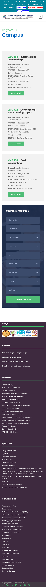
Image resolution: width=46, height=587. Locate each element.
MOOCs (5, 481)
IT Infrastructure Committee (12, 526)
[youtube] (25, 585)
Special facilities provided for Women (16, 420)
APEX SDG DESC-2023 (10, 432)
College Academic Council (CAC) (15, 512)
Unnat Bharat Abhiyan (10, 408)
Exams (41, 1)
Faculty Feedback (9, 426)
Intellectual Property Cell (11, 562)
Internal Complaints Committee (14, 515)
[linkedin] (12, 585)
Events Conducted (9, 465)
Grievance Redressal (10, 462)
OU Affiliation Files (8, 390)
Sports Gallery (7, 385)
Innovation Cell (7, 559)
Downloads (37, 4)
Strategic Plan (7, 568)
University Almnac (9, 457)
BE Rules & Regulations (10, 399)
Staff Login (6, 1)
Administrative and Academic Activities (17, 417)
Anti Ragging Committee (11, 521)
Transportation (7, 459)
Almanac (33, 1)
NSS (23, 4)
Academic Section (9, 506)
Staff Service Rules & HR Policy (13, 396)
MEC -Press (15, 4)
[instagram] (29, 585)
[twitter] (20, 585)
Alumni (6, 4)
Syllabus (5, 454)
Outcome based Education (12, 414)
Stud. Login (16, 1)
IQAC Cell (5, 544)
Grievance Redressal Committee (14, 518)
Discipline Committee (10, 532)
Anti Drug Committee (10, 524)
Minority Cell (6, 538)
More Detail (16, 93)
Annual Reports (8, 565)
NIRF (4, 7)
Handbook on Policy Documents (14, 393)
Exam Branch (7, 509)
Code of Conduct (8, 571)
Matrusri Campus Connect (12, 484)
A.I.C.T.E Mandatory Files (11, 388)
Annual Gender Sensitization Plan (14, 487)
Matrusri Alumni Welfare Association (16, 405)
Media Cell (6, 556)
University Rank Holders (11, 402)
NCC (29, 4)
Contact (11, 7)
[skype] (16, 585)
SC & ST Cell (6, 535)
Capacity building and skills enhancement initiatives (22, 468)
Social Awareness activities (12, 411)
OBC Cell (5, 541)
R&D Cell (5, 547)
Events (25, 1)
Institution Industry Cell (10, 553)
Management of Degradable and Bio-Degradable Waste (21, 477)
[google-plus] (7, 585)
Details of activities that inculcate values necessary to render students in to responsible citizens (22, 472)
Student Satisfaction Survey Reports (15, 423)
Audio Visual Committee (11, 529)
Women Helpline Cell (10, 550)
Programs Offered (9, 451)
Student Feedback (9, 429)
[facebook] (2, 585)
